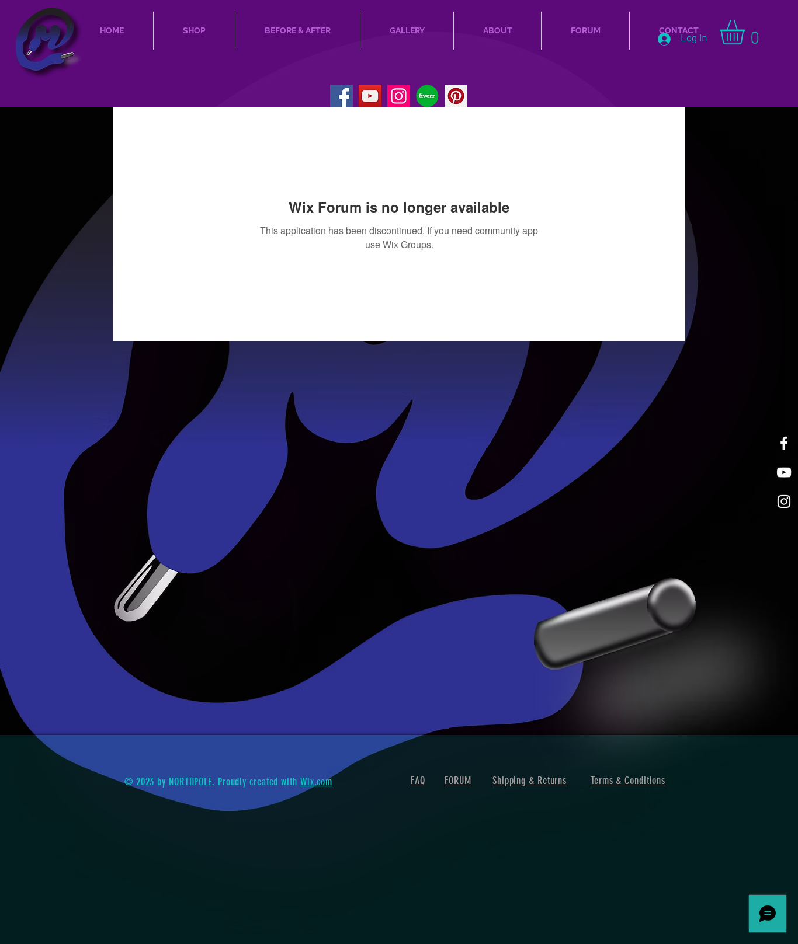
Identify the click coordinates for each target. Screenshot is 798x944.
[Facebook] (341, 96)
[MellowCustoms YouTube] (370, 96)
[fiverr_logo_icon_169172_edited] (427, 96)
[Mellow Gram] (784, 501)
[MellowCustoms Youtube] (784, 472)
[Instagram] (398, 96)
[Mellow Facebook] (784, 443)
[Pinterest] (456, 96)
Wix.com (316, 781)
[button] (746, 32)
